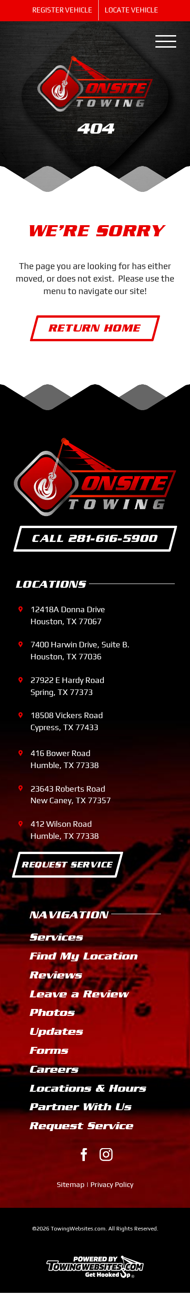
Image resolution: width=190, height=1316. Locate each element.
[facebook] (83, 1154)
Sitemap (70, 1184)
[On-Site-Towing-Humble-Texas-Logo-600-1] (95, 60)
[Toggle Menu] (166, 41)
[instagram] (106, 1154)
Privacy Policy (111, 1184)
